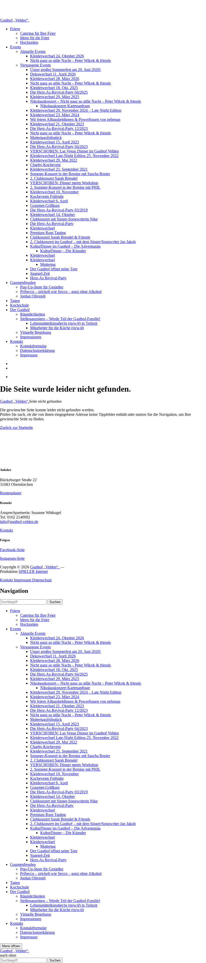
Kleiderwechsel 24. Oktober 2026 (57, 56)
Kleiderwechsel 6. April (49, 201)
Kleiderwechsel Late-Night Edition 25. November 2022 (74, 156)
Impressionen (30, 337)
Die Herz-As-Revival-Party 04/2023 (59, 146)
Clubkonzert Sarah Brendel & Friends (60, 237)
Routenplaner (10, 493)
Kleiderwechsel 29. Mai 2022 (53, 160)
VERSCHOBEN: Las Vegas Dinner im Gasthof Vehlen (74, 151)
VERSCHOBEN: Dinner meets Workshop (64, 183)
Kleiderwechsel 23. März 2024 (54, 115)
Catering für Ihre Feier (38, 33)
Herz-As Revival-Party (48, 278)
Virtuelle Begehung (35, 332)
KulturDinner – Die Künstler (63, 251)
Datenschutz (42, 580)
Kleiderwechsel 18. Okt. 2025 (54, 88)
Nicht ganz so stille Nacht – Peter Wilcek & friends (70, 60)
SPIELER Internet (33, 571)
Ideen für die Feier (34, 38)
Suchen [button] (55, 602)
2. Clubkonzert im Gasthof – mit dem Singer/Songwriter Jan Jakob (83, 242)
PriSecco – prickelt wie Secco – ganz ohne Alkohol (60, 291)
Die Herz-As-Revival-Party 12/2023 (59, 128)
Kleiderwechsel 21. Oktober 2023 (57, 124)
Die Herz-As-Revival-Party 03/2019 (59, 210)
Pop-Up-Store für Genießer (41, 287)
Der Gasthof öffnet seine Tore (53, 269)
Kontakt (16, 341)
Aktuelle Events (32, 51)
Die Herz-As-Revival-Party (52, 223)
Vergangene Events (35, 65)
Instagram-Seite (12, 558)
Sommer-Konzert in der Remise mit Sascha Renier (70, 174)
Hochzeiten (29, 42)
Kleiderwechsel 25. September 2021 (59, 169)
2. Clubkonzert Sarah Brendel (53, 178)
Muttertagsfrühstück (46, 137)
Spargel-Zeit (40, 273)
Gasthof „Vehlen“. (14, 20)
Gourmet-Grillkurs (45, 205)
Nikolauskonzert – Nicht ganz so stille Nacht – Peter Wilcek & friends (85, 101)
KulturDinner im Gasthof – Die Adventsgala (65, 246)
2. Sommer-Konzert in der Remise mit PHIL (65, 187)
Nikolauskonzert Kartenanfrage (65, 106)
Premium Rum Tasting (48, 233)
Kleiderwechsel (42, 228)
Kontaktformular (33, 346)
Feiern (15, 29)
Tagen (15, 301)
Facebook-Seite (12, 550)
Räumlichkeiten (32, 314)
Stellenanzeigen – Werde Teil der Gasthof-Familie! (60, 319)
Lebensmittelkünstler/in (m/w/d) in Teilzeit (63, 323)
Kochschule (19, 305)
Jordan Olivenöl (32, 296)
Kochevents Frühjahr (47, 196)
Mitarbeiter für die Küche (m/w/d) (57, 328)
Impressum (28, 355)
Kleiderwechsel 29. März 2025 (54, 97)
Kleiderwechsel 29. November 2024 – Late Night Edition (75, 110)
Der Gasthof (20, 310)
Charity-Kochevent (45, 165)
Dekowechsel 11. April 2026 (53, 74)
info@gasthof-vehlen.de (19, 522)
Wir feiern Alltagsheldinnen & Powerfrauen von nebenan (75, 119)
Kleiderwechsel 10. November (54, 192)
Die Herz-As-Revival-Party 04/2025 (59, 92)
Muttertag (48, 264)
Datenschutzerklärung (37, 350)
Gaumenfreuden (23, 282)
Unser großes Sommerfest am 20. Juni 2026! (65, 69)
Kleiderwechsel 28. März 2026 (54, 79)
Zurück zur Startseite (16, 427)
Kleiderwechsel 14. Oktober (52, 214)
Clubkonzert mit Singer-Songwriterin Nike (64, 219)
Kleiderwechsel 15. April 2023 (54, 142)
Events (15, 47)
